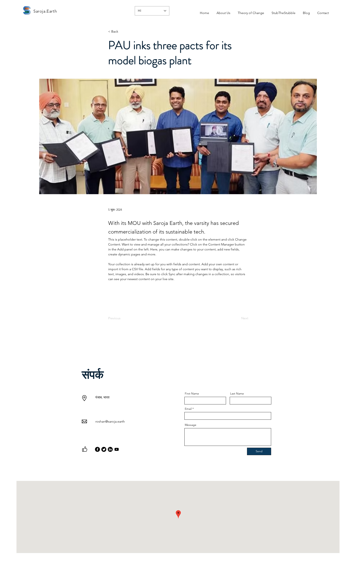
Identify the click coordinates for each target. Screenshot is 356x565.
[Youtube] (116, 449)
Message (190, 424)
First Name (192, 393)
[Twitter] (103, 449)
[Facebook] (97, 449)
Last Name (237, 393)
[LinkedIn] (110, 449)
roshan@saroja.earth (110, 421)
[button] (223, 11)
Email (188, 408)
